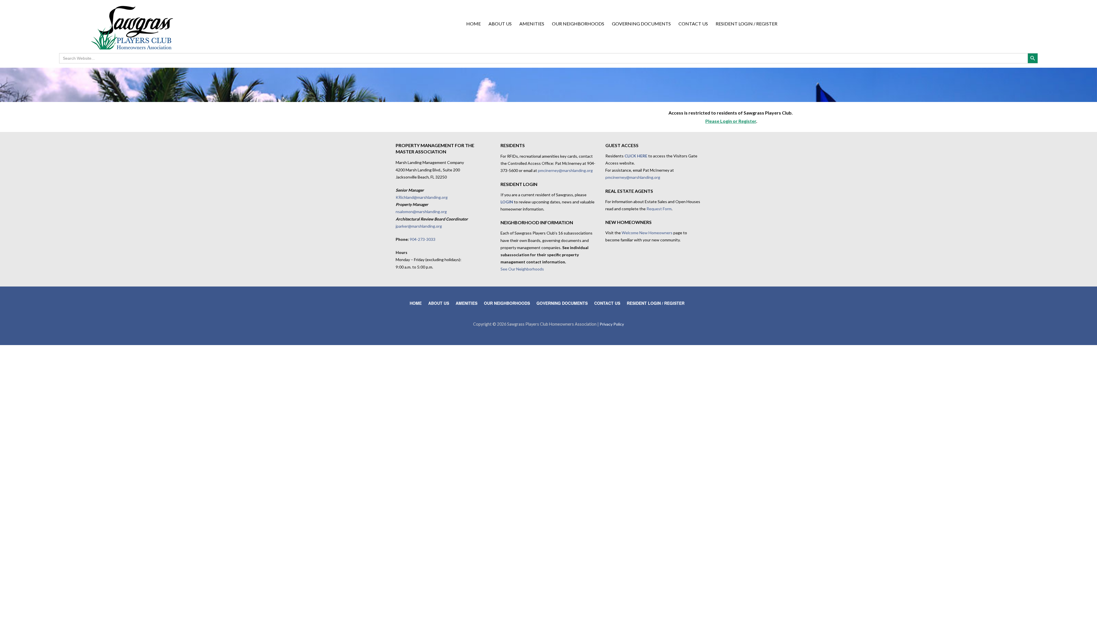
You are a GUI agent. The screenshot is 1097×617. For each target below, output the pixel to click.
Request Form (659, 208)
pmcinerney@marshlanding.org (565, 170)
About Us (500, 23)
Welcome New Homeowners (647, 232)
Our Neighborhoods (578, 23)
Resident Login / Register (746, 23)
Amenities (531, 23)
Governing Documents (641, 23)
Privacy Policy (612, 324)
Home (473, 23)
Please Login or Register (730, 121)
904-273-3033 (422, 239)
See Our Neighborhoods (522, 269)
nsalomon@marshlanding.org (421, 211)
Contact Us (693, 23)
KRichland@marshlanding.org (422, 197)
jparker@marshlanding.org (419, 226)
